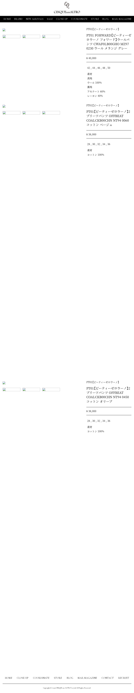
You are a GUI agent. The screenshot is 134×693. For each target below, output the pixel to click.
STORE (95, 19)
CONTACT (108, 677)
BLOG (70, 677)
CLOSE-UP (22, 677)
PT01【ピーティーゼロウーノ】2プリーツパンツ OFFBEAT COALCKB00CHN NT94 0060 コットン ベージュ (108, 118)
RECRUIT (123, 677)
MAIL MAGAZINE (121, 19)
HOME (7, 19)
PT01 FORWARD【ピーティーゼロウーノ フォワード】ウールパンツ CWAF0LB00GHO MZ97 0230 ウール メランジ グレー (108, 42)
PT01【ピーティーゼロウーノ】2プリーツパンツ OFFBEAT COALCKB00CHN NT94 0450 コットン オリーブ (108, 395)
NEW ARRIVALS (34, 19)
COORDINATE (79, 19)
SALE (50, 19)
